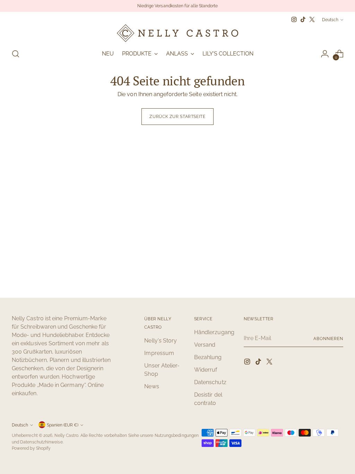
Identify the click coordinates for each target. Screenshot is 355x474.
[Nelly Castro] (177, 33)
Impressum (159, 353)
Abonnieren (328, 338)
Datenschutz (210, 382)
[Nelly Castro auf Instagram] (294, 19)
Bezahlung (208, 357)
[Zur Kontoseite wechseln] (325, 54)
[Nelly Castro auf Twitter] (312, 19)
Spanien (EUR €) (62, 425)
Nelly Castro (66, 435)
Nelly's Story (160, 340)
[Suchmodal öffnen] (16, 54)
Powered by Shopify (31, 448)
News (151, 386)
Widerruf (205, 369)
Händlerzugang (214, 332)
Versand (205, 344)
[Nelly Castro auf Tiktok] (303, 19)
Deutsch (330, 19)
